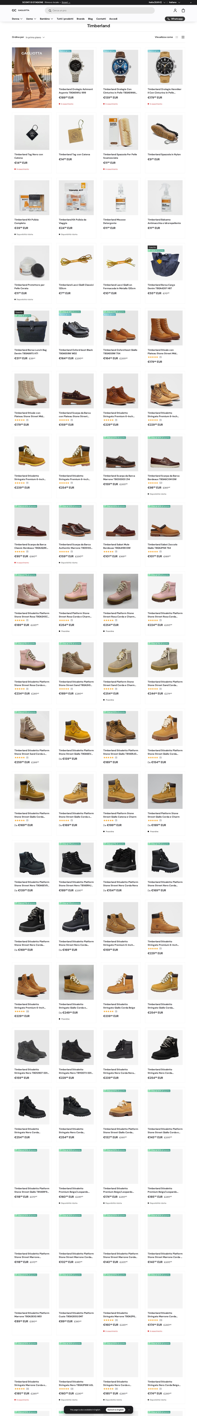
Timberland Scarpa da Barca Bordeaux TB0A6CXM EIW (163, 477)
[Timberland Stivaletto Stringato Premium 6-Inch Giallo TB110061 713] (31, 982)
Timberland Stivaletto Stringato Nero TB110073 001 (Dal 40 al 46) (75, 1073)
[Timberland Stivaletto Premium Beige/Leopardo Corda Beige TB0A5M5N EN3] (120, 1166)
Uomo (29, 18)
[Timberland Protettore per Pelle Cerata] (31, 263)
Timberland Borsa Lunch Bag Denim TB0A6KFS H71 (30, 351)
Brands (81, 18)
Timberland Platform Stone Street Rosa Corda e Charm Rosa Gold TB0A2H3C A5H (74, 617)
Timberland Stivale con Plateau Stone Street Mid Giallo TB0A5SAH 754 (162, 353)
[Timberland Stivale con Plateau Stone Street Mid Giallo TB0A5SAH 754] (165, 328)
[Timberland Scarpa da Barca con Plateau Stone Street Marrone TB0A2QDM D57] (76, 391)
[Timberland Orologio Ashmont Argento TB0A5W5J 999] (76, 67)
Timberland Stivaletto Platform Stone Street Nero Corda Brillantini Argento (31, 945)
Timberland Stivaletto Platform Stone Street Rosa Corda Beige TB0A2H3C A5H (165, 617)
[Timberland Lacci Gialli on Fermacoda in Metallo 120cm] (120, 263)
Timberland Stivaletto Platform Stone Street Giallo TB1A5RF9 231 (31, 1192)
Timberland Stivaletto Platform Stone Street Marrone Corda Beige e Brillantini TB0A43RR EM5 (120, 1259)
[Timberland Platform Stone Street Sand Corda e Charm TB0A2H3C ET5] (120, 659)
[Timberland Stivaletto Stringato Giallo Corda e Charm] (76, 982)
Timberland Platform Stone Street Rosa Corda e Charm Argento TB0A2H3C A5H (118, 617)
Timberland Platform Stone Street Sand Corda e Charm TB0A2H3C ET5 (119, 685)
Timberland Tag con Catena (74, 154)
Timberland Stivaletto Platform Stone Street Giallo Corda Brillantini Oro (31, 817)
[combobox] (100, 10)
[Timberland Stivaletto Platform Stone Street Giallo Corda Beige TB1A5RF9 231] (120, 1107)
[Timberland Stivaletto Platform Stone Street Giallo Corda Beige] (165, 728)
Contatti (101, 18)
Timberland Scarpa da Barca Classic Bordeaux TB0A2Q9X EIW (30, 548)
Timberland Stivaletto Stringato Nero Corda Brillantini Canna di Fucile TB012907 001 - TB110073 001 (31, 1134)
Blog (90, 18)
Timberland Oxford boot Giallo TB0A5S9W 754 (120, 351)
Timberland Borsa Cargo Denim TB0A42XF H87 (161, 286)
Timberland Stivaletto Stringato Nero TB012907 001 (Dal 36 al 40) (30, 1073)
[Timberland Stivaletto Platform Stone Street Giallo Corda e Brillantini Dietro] (76, 791)
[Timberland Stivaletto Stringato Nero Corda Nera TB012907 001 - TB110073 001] (120, 1047)
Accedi (113, 18)
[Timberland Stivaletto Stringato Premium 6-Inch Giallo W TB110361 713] (165, 919)
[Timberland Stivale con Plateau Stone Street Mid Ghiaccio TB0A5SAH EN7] (31, 391)
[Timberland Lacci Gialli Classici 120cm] (76, 263)
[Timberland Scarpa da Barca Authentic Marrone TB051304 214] (76, 522)
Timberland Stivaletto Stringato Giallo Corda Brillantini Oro (160, 1008)
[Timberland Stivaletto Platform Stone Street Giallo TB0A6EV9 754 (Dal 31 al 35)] (76, 728)
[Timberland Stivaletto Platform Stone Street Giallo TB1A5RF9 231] (31, 1166)
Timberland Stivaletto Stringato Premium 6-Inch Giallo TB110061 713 (29, 1008)
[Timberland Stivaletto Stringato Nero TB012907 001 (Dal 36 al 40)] (31, 1047)
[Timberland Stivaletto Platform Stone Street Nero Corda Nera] (120, 860)
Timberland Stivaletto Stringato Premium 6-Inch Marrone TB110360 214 (162, 416)
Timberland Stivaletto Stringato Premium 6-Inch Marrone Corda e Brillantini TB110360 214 (74, 481)
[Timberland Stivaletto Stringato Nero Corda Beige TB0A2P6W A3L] (165, 1359)
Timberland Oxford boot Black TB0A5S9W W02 (76, 351)
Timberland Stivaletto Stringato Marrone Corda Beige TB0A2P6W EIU (162, 1316)
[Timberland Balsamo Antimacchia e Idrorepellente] (165, 197)
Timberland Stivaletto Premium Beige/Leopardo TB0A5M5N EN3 (73, 1192)
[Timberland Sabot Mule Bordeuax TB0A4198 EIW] (120, 522)
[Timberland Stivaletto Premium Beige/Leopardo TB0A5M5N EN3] (76, 1166)
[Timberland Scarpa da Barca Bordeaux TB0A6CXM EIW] (165, 453)
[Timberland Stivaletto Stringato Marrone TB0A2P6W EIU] (120, 1291)
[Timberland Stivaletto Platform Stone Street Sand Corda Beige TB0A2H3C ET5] (165, 659)
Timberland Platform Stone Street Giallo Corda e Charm (164, 815)
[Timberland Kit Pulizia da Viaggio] (76, 197)
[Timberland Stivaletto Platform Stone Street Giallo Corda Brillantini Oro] (31, 791)
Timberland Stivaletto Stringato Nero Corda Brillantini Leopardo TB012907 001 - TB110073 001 (75, 1134)
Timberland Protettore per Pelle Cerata (29, 286)
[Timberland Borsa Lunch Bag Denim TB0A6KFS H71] (31, 328)
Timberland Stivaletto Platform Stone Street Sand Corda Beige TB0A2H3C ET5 (165, 685)
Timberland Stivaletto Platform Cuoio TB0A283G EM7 (76, 1314)
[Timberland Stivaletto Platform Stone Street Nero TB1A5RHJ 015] (76, 860)
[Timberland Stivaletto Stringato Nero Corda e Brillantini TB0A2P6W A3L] (120, 1359)
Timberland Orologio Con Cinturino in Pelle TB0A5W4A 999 (119, 93)
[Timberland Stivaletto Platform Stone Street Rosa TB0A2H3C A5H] (31, 591)
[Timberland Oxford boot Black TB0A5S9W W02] (76, 328)
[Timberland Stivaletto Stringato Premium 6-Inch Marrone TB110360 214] (165, 391)
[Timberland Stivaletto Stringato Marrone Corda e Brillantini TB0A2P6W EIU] (31, 1359)
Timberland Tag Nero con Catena (28, 156)
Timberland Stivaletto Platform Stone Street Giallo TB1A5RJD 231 (120, 754)
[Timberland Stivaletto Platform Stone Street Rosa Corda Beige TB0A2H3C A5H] (165, 591)
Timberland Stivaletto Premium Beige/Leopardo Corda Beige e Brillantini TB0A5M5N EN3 (162, 1193)
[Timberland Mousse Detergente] (120, 197)
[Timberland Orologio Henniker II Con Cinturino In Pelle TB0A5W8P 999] (165, 67)
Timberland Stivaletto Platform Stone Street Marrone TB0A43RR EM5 (31, 1257)
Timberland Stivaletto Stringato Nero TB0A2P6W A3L (76, 1383)
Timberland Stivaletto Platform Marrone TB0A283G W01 (31, 1314)
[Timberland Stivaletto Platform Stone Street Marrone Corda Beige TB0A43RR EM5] (76, 1231)
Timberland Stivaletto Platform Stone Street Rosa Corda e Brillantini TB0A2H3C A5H (31, 685)
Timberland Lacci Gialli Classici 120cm (76, 286)
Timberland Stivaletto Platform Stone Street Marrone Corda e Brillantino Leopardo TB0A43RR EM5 (165, 1259)
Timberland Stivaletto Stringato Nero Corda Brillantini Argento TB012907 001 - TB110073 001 (164, 1074)
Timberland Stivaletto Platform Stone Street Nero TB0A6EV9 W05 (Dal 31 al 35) (31, 885)
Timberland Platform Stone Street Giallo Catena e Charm (119, 815)
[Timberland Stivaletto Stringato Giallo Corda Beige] (120, 982)
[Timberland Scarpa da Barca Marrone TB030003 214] (120, 453)
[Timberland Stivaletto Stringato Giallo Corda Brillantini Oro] (165, 982)
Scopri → (66, 2)
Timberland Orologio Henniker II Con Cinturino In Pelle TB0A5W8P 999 (164, 93)
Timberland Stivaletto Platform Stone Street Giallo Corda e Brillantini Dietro (76, 817)
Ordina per (18, 37)
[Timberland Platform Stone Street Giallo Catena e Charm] (120, 791)
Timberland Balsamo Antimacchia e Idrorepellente (164, 221)
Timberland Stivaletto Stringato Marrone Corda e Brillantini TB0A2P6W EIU (29, 1385)
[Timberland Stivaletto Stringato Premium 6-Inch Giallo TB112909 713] (120, 919)
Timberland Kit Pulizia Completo (26, 221)
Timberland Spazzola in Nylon (164, 154)
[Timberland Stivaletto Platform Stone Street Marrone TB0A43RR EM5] (31, 1231)
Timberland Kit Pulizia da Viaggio (72, 221)
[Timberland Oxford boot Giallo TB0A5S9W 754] (120, 328)
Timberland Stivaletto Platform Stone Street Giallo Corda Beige (165, 754)
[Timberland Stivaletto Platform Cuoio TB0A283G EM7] (76, 1291)
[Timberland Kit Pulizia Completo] (31, 197)
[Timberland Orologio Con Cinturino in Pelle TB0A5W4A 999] (120, 67)
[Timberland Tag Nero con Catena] (31, 132)
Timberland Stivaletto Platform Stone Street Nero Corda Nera (120, 884)
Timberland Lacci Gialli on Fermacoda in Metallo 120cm (119, 286)
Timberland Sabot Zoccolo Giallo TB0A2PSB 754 (162, 546)
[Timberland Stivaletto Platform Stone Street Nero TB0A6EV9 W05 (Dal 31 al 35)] (31, 860)
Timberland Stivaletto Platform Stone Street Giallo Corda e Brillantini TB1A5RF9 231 (165, 1132)
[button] (183, 10)
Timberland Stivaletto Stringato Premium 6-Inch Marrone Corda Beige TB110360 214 (29, 481)
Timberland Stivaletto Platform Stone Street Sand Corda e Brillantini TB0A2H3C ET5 (31, 754)
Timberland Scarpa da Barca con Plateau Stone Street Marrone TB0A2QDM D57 (75, 416)
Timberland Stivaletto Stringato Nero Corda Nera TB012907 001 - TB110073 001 (119, 1073)
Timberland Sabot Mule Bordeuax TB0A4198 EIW (117, 546)
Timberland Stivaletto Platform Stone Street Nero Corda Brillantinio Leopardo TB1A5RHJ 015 (76, 946)
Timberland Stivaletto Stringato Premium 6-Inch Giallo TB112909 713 (118, 945)
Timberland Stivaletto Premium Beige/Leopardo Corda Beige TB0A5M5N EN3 (119, 1192)
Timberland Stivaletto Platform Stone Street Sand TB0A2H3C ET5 (76, 685)
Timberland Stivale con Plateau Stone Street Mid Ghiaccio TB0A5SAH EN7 (28, 416)
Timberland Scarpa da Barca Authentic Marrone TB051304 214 (75, 548)
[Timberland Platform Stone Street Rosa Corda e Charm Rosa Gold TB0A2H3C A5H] (76, 591)
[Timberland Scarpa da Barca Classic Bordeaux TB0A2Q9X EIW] (31, 522)
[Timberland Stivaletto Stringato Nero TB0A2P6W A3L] (76, 1359)
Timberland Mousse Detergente (114, 221)
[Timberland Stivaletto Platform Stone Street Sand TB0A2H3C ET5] (76, 659)
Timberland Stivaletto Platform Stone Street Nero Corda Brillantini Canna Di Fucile (165, 885)
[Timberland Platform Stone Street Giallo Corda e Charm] (165, 791)
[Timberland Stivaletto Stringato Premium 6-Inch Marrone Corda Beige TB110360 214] (31, 453)
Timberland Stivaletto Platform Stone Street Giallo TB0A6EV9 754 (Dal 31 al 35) (76, 754)
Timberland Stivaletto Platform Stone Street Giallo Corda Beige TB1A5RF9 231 (120, 1132)
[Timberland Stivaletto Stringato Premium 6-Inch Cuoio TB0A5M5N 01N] (120, 391)
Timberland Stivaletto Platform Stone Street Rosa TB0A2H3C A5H (31, 617)
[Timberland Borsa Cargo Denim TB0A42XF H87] (165, 263)
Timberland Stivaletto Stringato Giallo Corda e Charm (72, 1008)
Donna (15, 18)
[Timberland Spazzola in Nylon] (165, 132)
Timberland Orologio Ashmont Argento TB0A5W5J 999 (76, 91)
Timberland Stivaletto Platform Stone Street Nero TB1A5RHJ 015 (76, 885)
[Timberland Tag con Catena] (76, 132)
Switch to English (116, 1410)
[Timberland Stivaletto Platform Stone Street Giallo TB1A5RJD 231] (120, 728)
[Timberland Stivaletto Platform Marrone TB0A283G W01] (31, 1291)
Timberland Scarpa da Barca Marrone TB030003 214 (119, 477)
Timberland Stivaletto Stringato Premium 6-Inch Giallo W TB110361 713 (162, 945)
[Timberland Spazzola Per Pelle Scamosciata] (120, 132)
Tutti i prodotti (65, 18)
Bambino (45, 18)
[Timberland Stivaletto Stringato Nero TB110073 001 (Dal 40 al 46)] (76, 1047)
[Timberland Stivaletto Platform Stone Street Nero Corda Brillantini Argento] (31, 919)
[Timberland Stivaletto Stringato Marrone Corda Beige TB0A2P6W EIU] (165, 1291)
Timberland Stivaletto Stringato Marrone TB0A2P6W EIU (120, 1316)
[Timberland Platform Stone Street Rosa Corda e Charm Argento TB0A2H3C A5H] (120, 591)
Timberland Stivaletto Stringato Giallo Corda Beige (119, 1006)
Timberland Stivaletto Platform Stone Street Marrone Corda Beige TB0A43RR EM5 (76, 1257)
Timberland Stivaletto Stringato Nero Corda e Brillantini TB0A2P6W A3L (117, 1385)
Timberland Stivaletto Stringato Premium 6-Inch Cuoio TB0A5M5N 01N (118, 416)
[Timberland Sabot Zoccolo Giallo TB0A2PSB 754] (165, 522)
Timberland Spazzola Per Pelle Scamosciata (120, 156)
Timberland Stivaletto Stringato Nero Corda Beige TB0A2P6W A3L (163, 1385)
